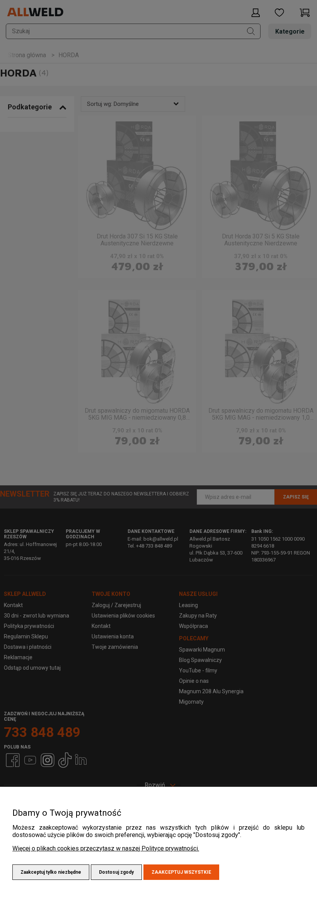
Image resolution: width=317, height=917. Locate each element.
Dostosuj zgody (116, 872)
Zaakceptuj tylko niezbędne (50, 872)
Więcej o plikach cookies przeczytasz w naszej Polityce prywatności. (105, 848)
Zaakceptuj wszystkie (181, 872)
